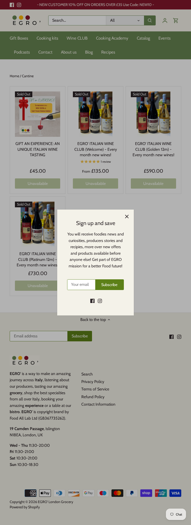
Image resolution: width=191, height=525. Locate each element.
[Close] (126, 216)
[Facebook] (92, 300)
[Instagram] (100, 300)
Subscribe (109, 284)
